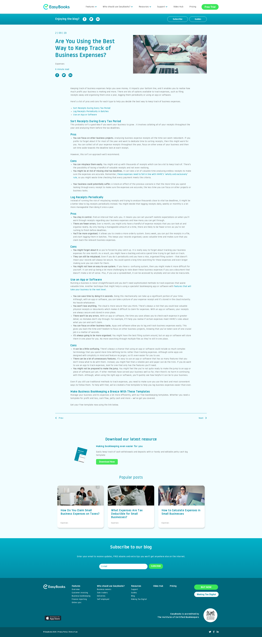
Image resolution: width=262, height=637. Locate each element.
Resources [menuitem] (144, 7)
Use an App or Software (85, 115)
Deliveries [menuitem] (101, 596)
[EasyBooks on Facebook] (214, 632)
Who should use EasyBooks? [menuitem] (116, 7)
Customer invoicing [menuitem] (80, 593)
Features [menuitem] (90, 7)
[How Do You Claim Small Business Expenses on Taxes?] (80, 499)
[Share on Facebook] (85, 19)
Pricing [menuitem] (192, 7)
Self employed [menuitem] (103, 599)
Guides (198, 19)
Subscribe (177, 19)
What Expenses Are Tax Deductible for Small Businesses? (127, 514)
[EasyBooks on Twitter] (210, 632)
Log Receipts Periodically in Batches (91, 111)
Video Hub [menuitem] (178, 7)
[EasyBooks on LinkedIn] (218, 632)
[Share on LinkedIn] (98, 19)
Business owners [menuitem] (104, 589)
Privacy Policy (62, 632)
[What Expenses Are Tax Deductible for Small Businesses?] (131, 499)
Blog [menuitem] (133, 596)
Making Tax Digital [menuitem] (139, 599)
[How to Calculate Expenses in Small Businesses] (181, 499)
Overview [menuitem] (76, 589)
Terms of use (73, 632)
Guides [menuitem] (134, 593)
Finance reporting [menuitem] (79, 599)
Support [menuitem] (161, 7)
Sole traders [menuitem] (102, 593)
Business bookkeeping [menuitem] (81, 596)
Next (201, 418)
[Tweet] (91, 19)
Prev (60, 418)
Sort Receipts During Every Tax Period (91, 108)
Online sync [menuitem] (76, 603)
